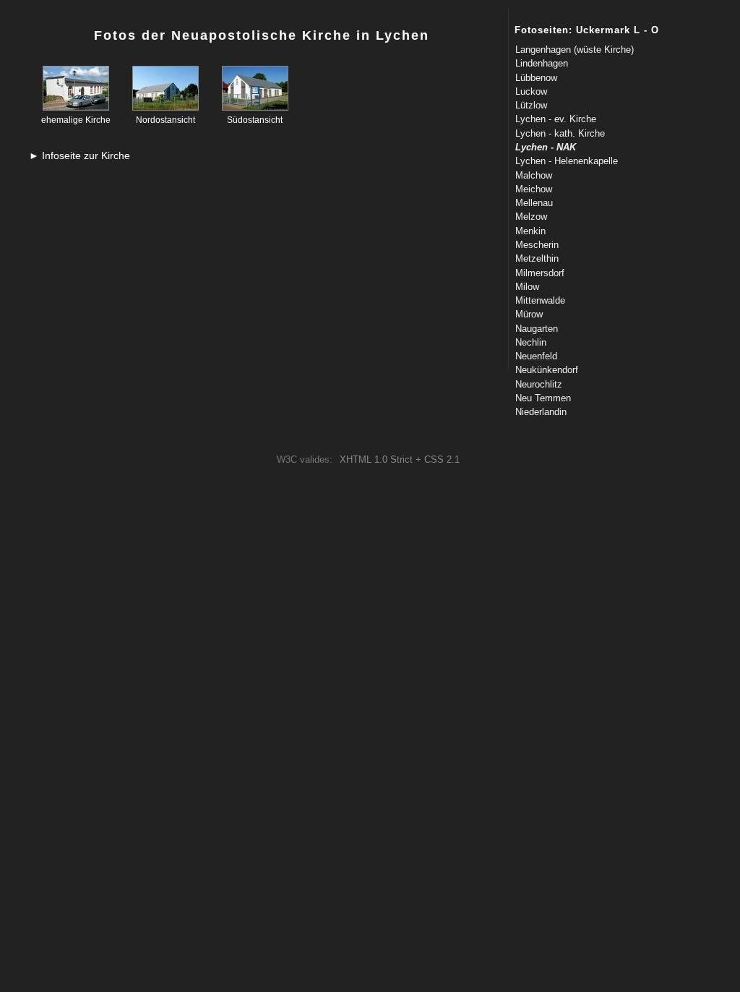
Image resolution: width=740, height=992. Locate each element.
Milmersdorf (539, 273)
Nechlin (530, 342)
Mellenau (534, 202)
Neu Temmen (543, 398)
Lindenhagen (541, 63)
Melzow (531, 216)
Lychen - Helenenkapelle (566, 160)
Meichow (533, 189)
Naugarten (536, 328)
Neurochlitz (538, 384)
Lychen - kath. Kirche (560, 133)
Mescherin (537, 244)
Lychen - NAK (545, 147)
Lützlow (531, 105)
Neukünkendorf (546, 369)
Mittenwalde (540, 300)
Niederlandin (541, 411)
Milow (527, 286)
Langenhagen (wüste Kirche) (574, 49)
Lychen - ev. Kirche (555, 119)
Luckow (531, 91)
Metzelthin (537, 258)
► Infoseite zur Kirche (79, 155)
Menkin (530, 231)
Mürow (529, 314)
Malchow (533, 175)
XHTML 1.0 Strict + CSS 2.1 (400, 459)
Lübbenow (536, 77)
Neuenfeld (536, 356)
